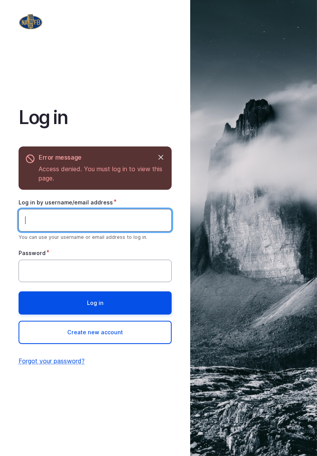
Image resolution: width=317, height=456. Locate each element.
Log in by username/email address (66, 202)
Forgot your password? (52, 361)
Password (32, 253)
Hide (160, 157)
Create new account (95, 332)
